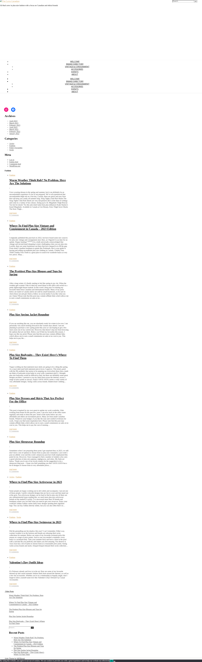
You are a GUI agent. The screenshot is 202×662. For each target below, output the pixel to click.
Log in (11, 160)
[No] (114, 661)
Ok (112, 661)
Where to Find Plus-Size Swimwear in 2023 (35, 522)
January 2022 (14, 134)
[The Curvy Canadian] (10, 1)
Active (11, 144)
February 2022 (14, 132)
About (75, 74)
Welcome (74, 61)
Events (74, 72)
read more (13, 213)
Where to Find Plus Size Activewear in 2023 (35, 481)
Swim (11, 150)
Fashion (12, 146)
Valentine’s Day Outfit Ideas (26, 562)
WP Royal (21, 658)
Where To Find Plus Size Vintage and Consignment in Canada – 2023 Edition (32, 227)
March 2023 (13, 123)
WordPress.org (14, 166)
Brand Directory (74, 64)
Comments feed (15, 164)
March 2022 (13, 129)
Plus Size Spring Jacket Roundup (29, 314)
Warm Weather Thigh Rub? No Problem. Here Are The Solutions (29, 639)
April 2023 (13, 121)
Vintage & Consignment (77, 66)
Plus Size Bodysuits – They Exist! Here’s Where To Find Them (29, 653)
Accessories (77, 69)
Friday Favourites (15, 148)
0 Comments (14, 215)
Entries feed (13, 162)
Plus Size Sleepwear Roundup (27, 441)
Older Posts (9, 591)
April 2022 (13, 127)
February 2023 (14, 125)
